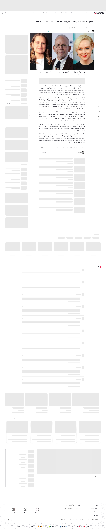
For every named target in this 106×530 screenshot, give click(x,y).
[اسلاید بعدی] (3, 115)
